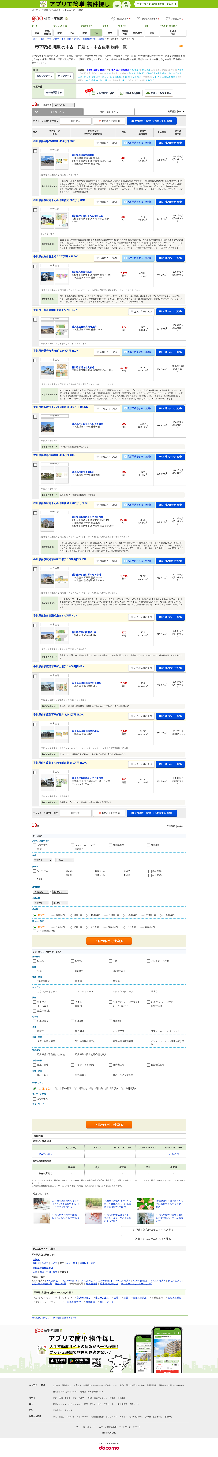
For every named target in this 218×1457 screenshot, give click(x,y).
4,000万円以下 (140, 1280)
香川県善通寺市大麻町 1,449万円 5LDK (56, 350)
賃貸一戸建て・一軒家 (82, 1398)
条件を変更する (54, 92)
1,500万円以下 (87, 1280)
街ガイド (123, 1417)
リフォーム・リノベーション (165, 1031)
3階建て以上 (119, 971)
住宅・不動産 (174, 1297)
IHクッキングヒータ (123, 991)
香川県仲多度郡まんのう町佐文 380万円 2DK (59, 200)
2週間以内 (131, 1088)
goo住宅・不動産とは (62, 1385)
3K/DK (69, 875)
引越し (62, 1417)
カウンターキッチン (47, 991)
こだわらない (45, 1088)
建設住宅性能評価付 (123, 1041)
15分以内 (131, 927)
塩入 (68, 1263)
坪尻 (93, 1263)
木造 (115, 960)
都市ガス (41, 1001)
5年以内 (78, 915)
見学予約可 (42, 845)
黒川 (75, 1263)
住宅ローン (134, 1404)
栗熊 (35, 1272)
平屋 (39, 849)
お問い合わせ (111, 1427)
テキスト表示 (57, 112)
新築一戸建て (83, 1297)
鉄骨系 (78, 960)
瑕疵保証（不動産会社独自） (51, 1054)
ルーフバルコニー (122, 1006)
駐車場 (112, 1398)
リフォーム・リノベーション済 (136, 1283)
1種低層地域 (43, 981)
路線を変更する (44, 76)
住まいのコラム (136, 1417)
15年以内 (114, 915)
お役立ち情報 (35, 1416)
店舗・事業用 (140, 1297)
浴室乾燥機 (156, 1006)
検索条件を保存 (132, 93)
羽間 (48, 1272)
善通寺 (54, 1263)
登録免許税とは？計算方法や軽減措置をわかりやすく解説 (169, 1203)
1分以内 (60, 927)
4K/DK (127, 875)
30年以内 (170, 915)
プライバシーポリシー (85, 1427)
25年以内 (151, 915)
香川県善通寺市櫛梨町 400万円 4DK (54, 455)
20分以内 (150, 927)
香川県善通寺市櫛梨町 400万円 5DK (54, 141)
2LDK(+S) (157, 871)
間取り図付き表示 (109, 112)
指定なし (43, 915)
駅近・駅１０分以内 (42, 1283)
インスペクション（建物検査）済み (167, 1042)
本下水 (78, 1001)
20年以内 (133, 915)
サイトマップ (125, 1427)
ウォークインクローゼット (126, 1001)
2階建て (79, 849)
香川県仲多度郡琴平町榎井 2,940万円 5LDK (58, 714)
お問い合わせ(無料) (172, 142)
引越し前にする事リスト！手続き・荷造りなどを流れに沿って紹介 (117, 1218)
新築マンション (59, 1404)
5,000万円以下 (158, 1280)
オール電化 (42, 1006)
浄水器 (154, 991)
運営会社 (136, 1427)
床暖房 (78, 1006)
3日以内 (98, 1088)
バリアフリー (119, 1031)
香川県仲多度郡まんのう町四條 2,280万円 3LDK (61, 503)
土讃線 (36, 1259)
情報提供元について (41, 1318)
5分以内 (78, 927)
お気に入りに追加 (111, 121)
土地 (116, 1297)
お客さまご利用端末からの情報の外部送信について (96, 1385)
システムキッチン (84, 991)
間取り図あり (175, 1280)
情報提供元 (152, 1385)
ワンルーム (42, 870)
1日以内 (83, 1088)
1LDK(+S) (100, 871)
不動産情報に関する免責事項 (63, 1318)
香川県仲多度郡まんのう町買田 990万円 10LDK (60, 407)
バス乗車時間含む (46, 931)
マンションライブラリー (77, 1417)
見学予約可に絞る (102, 91)
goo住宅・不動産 (37, 1385)
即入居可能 (91, 1283)
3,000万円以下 (123, 1280)
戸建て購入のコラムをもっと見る (154, 1229)
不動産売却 (57, 1410)
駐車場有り (118, 845)
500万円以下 (53, 1280)
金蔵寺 (45, 1263)
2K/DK (127, 871)
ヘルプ (100, 1427)
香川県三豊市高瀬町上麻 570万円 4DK (55, 310)
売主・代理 (42, 1064)
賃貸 (126, 1297)
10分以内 (113, 927)
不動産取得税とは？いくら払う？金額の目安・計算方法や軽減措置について (117, 1203)
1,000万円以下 (70, 1280)
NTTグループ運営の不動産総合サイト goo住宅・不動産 (57, 10)
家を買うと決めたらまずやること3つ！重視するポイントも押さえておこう (66, 1203)
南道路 (78, 981)
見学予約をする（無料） (140, 142)
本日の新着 (65, 1088)
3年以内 (60, 915)
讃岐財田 (84, 1263)
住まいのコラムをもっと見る (154, 1238)
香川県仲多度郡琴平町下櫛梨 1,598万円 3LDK (59, 559)
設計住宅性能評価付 (85, 1041)
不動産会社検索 (73, 1302)
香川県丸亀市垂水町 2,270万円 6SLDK (55, 256)
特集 (55, 1417)
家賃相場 (90, 1302)
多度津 (36, 1263)
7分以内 (95, 927)
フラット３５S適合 (84, 1064)
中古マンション (75, 1404)
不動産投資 (122, 1404)
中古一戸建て (102, 1297)
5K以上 (40, 879)
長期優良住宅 (157, 1064)
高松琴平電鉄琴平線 (43, 1268)
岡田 (42, 1272)
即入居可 (79, 1031)
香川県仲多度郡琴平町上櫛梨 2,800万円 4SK (58, 666)
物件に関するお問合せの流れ (132, 1385)
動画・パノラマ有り (123, 1075)
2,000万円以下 (105, 1280)
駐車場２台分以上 (109, 1283)
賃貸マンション (100, 1398)
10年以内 (96, 915)
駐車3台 (117, 1021)
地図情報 (168, 1417)
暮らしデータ (106, 1302)
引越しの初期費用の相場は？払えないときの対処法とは (65, 1218)
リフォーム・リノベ (85, 845)
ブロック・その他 (160, 960)
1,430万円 (174, 1153)
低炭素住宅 (118, 1064)
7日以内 (114, 1088)
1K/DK (69, 871)
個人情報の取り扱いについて (65, 1391)
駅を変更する (64, 76)
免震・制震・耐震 (46, 1041)
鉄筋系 (40, 960)
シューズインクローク (162, 1001)
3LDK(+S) (100, 875)
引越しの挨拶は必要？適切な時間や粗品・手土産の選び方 (169, 1218)
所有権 (40, 1031)
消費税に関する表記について (92, 1391)
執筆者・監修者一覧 (153, 1417)
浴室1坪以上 (43, 1010)
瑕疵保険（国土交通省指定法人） (92, 1054)
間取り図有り (44, 1075)
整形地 (116, 981)
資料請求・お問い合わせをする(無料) (153, 121)
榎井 (55, 1272)
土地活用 (68, 1410)
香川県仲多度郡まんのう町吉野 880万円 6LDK (60, 762)
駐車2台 (155, 845)
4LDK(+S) (157, 875)
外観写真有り (82, 1075)
